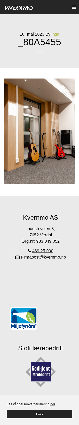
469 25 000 (42, 251)
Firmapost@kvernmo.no (43, 257)
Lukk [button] (39, 414)
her (52, 404)
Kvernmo (19, 7)
